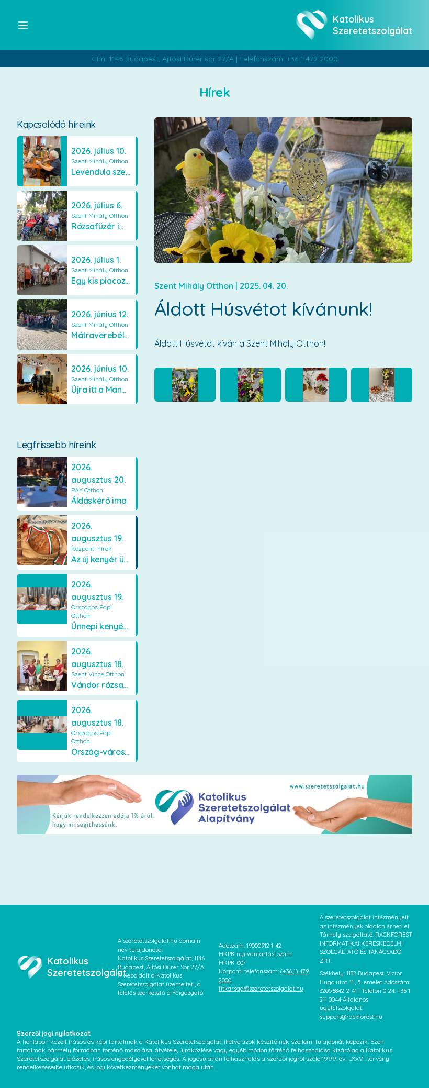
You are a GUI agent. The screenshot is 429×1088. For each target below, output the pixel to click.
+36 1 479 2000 (312, 58)
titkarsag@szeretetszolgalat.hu (261, 988)
